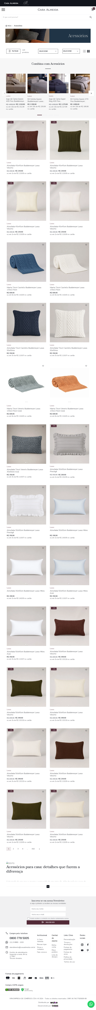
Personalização (69, 940)
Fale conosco (42, 952)
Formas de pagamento (68, 948)
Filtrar (15, 51)
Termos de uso (69, 962)
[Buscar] (91, 17)
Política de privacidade (68, 958)
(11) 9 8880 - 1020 (17, 942)
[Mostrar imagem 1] (25, 158)
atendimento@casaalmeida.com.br (21, 947)
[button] (91, 93)
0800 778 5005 (19, 938)
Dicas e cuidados (40, 948)
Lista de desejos (55, 956)
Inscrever (50, 922)
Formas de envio (68, 953)
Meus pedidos (55, 951)
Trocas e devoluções (68, 944)
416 (33, 849)
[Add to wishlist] (23, 76)
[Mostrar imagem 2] (27, 158)
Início (9, 26)
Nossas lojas (42, 945)
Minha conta (54, 946)
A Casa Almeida (40, 941)
